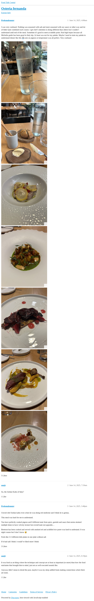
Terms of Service (36, 592)
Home (3, 592)
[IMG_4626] (24, 379)
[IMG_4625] (24, 318)
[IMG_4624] (24, 256)
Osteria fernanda (13, 8)
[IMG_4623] (24, 195)
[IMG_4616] (24, 71)
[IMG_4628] (24, 441)
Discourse (15, 598)
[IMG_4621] (24, 133)
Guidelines (23, 592)
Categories (13, 592)
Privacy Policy (51, 592)
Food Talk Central (8, 2)
